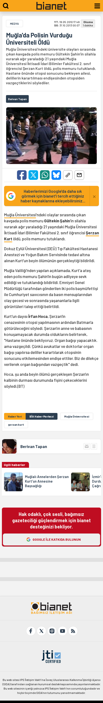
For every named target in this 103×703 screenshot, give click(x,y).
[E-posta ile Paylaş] (79, 175)
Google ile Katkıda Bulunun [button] (57, 539)
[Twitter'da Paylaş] (33, 175)
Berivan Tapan (33, 446)
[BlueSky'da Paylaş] (56, 175)
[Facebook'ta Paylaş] (22, 175)
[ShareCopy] (68, 175)
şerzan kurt (16, 424)
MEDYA (14, 23)
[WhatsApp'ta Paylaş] (45, 175)
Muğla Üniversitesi (20, 214)
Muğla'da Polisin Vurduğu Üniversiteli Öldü (39, 38)
